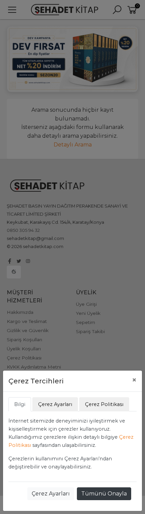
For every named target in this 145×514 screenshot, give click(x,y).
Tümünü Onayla (104, 493)
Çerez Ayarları (51, 493)
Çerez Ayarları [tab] (55, 404)
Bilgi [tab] (19, 404)
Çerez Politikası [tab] (104, 404)
